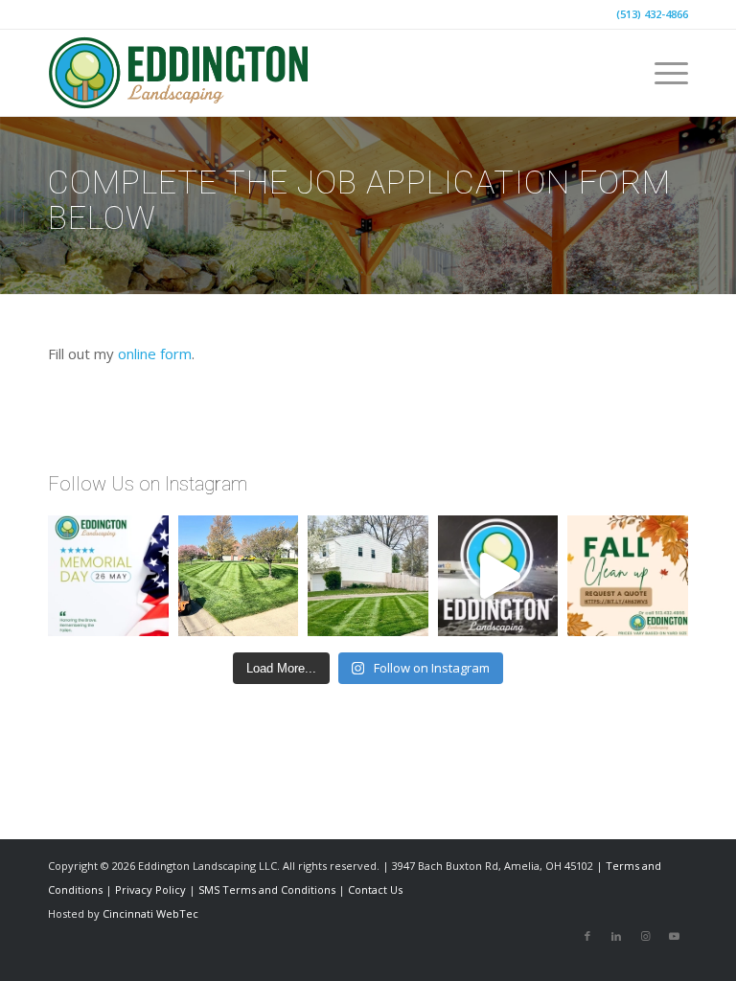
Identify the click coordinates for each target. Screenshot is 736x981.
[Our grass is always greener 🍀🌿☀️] (238, 575)
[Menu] (661, 73)
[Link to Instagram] (645, 936)
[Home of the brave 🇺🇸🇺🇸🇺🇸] (108, 575)
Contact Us (375, 889)
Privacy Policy (150, 889)
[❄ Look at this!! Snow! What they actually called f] (498, 575)
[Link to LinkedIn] (616, 936)
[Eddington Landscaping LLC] (179, 73)
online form (155, 353)
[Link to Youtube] (673, 936)
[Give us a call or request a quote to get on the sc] (627, 575)
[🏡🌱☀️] (368, 575)
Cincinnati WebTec (150, 913)
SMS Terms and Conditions (266, 889)
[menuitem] (661, 73)
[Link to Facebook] (587, 936)
